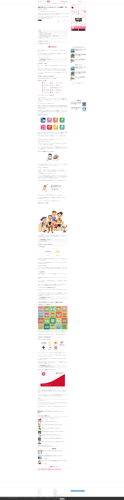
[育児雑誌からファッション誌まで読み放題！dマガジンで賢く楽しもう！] (49, 430)
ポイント (49, 469)
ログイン (84, 1)
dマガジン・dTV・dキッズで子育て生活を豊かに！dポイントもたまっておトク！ (55, 460)
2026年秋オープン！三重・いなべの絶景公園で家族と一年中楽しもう (80, 49)
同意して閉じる (62, 498)
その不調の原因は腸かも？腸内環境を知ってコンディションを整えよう (76, 108)
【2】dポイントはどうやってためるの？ (45, 33)
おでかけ (39, 490)
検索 (48, 1)
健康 (38, 496)
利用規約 (55, 493)
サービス (42, 469)
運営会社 (55, 490)
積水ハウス (77, 73)
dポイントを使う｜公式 (42, 298)
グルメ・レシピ (40, 491)
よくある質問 (55, 491)
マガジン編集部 (78, 68)
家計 (52, 469)
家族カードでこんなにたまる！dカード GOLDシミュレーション (52, 450)
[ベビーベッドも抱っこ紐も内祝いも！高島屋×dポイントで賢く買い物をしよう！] (50, 440)
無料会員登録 (80, 1)
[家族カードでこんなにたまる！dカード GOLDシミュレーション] (50, 413)
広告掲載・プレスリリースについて (58, 496)
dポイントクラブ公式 (42, 60)
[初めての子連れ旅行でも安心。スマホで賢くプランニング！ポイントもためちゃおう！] (51, 433)
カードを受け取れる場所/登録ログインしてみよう (46, 366)
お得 (59, 469)
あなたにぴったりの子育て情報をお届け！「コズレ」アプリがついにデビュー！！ (80, 59)
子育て (39, 493)
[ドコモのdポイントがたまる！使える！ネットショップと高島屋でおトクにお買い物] (50, 443)
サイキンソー (73, 109)
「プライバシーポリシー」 (55, 497)
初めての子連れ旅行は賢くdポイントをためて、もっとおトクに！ (52, 455)
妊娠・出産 (39, 492)
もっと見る (78, 83)
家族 (46, 469)
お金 (39, 469)
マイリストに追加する (64, 20)
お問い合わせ (55, 492)
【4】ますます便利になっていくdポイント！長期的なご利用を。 (49, 35)
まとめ (40, 38)
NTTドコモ (44, 458)
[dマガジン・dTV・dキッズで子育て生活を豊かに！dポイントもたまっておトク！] (50, 426)
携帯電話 (56, 469)
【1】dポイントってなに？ (43, 32)
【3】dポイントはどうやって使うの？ (45, 34)
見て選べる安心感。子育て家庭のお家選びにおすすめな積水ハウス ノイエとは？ (80, 54)
